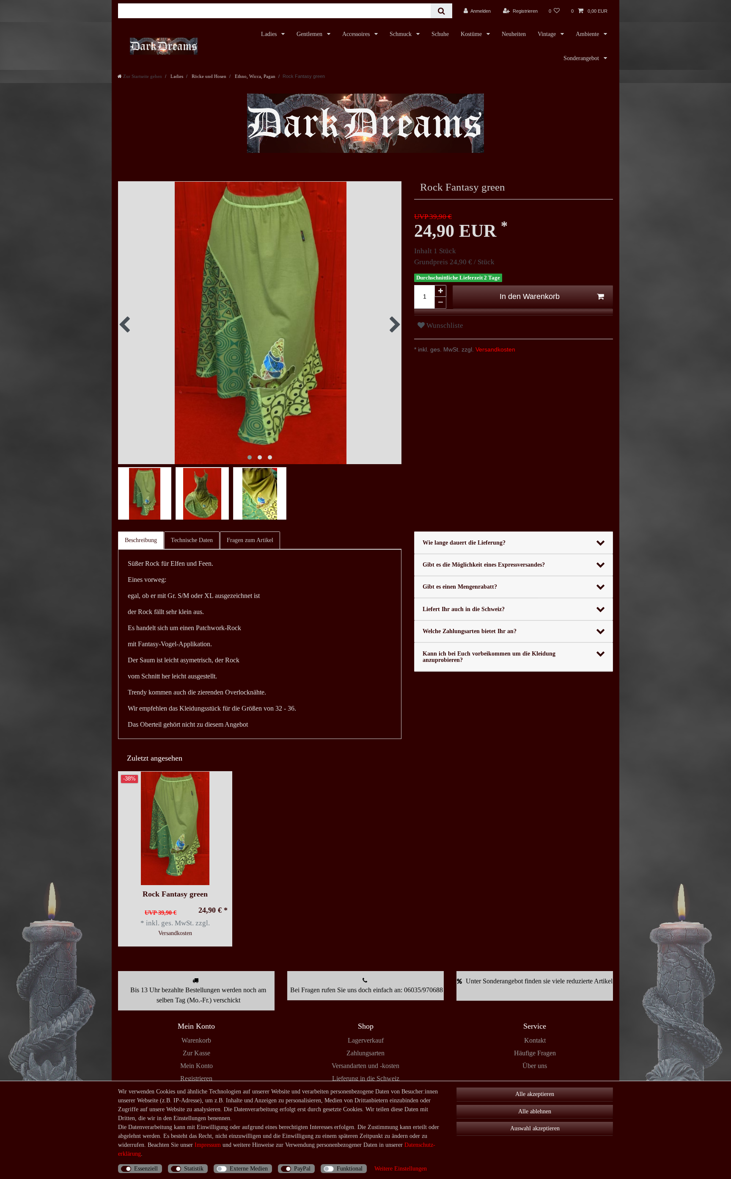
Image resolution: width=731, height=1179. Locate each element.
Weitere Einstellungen (400, 1168)
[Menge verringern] (440, 303)
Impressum (208, 1145)
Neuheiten (514, 34)
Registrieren (196, 1078)
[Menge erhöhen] (440, 291)
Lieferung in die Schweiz (365, 1078)
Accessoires (356, 34)
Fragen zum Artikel (250, 540)
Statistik (193, 1168)
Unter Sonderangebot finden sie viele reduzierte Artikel (539, 981)
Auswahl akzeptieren (535, 1128)
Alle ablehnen (534, 1111)
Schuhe (440, 34)
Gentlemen (310, 34)
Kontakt (535, 1040)
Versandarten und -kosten (365, 1065)
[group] (175, 828)
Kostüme (472, 34)
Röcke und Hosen (208, 76)
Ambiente (588, 34)
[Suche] (441, 10)
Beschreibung (141, 540)
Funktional (350, 1168)
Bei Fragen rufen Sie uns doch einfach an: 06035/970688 (366, 990)
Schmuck (401, 34)
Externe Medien (249, 1168)
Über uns (534, 1065)
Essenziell (146, 1168)
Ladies (269, 34)
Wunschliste (444, 325)
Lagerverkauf (366, 1040)
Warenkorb (196, 1040)
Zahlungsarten (365, 1053)
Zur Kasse (196, 1053)
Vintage (548, 34)
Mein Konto (196, 1065)
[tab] (141, 540)
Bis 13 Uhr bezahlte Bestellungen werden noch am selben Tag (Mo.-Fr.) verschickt (198, 995)
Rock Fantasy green (175, 894)
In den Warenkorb (530, 296)
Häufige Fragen (535, 1053)
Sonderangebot (582, 58)
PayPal (302, 1168)
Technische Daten (192, 540)
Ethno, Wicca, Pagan (254, 76)
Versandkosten (494, 349)
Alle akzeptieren (534, 1094)
